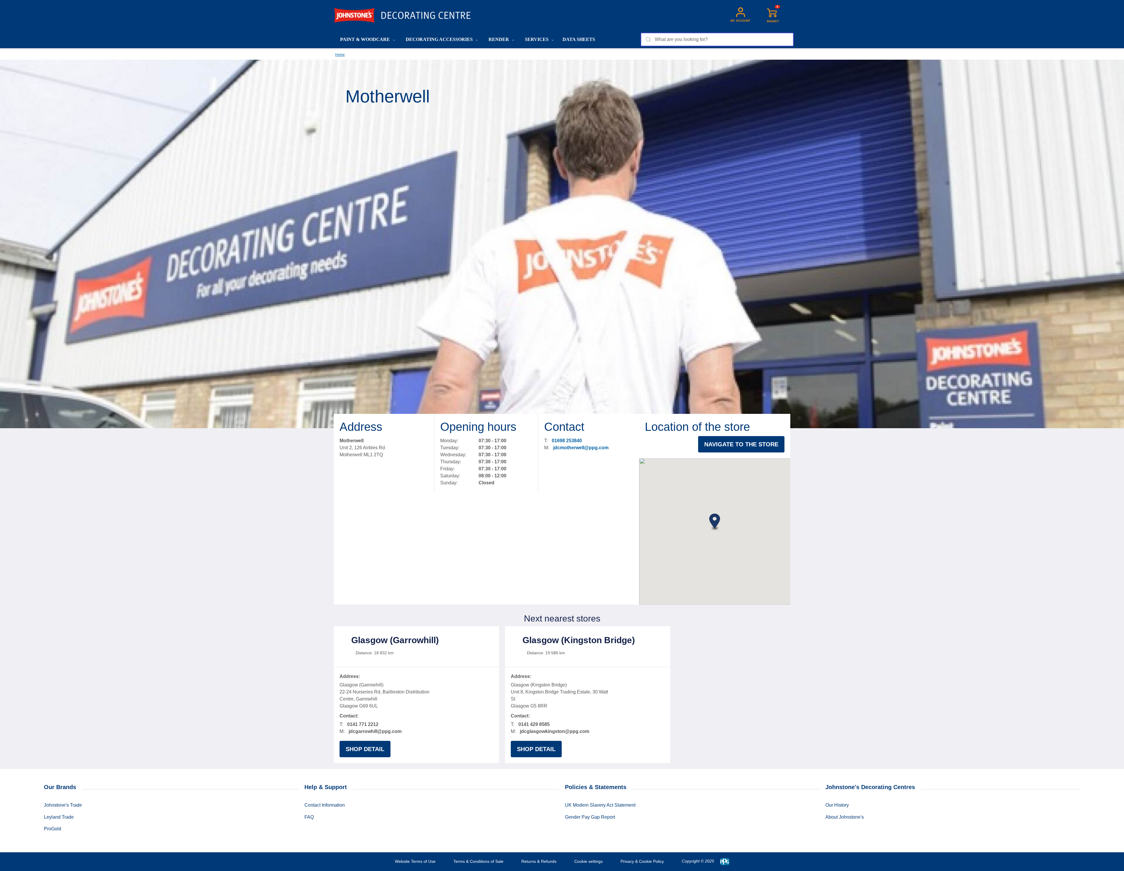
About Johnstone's (844, 817)
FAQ (309, 817)
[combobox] (717, 39)
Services (537, 39)
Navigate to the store (741, 444)
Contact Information (324, 805)
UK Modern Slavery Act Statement (600, 805)
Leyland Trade (59, 817)
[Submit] (648, 39)
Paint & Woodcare (365, 39)
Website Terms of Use (415, 861)
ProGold (52, 828)
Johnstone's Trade (63, 805)
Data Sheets (579, 39)
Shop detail (365, 749)
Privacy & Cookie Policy (642, 861)
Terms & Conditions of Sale (478, 861)
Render (499, 39)
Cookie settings (588, 861)
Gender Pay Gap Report (590, 817)
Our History (837, 805)
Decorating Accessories (440, 39)
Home (340, 55)
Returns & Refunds (538, 861)
